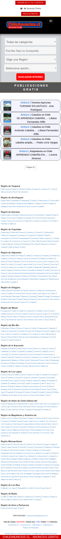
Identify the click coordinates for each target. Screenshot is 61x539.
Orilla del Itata (49, 334)
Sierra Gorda (30, 206)
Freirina (3, 221)
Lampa (11, 456)
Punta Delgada (36, 430)
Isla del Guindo (31, 293)
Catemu (11, 258)
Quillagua (4, 206)
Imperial (10, 357)
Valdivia (4, 488)
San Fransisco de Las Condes (29, 471)
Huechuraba (45, 450)
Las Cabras (51, 293)
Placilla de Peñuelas (36, 270)
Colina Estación (12, 447)
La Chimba (55, 238)
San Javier (38, 319)
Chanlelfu (29, 351)
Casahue (13, 351)
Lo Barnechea (41, 456)
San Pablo (39, 395)
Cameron (5, 421)
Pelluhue (23, 317)
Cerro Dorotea (50, 421)
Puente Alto (17, 468)
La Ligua (18, 264)
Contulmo (21, 331)
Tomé (53, 337)
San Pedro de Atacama (17, 206)
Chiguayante (42, 328)
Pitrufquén (20, 363)
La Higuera (6, 241)
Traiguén (17, 366)
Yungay (37, 499)
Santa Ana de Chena (26, 476)
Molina (3, 317)
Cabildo (28, 255)
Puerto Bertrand (24, 406)
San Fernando (43, 299)
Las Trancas (6, 334)
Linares (31, 314)
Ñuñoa (26, 462)
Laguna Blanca (29, 424)
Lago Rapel (42, 293)
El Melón (50, 258)
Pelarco (15, 317)
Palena (50, 386)
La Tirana (52, 189)
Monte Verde (24, 360)
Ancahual (12, 348)
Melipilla (52, 459)
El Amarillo (50, 377)
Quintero (18, 276)
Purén (48, 363)
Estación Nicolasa (47, 218)
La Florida (36, 453)
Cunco (51, 351)
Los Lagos (12, 488)
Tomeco (3, 340)
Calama (33, 200)
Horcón (14, 238)
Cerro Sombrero (6, 424)
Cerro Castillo (39, 421)
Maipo (14, 459)
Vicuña (22, 247)
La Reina (4, 456)
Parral (9, 317)
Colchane (21, 189)
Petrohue (17, 389)
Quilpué (3, 276)
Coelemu (38, 497)
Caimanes (30, 232)
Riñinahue (5, 395)
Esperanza (23, 354)
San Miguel (36, 474)
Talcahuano (45, 337)
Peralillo (47, 296)
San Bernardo (12, 471)
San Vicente (15, 302)
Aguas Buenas (7, 290)
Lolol (2, 296)
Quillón (8, 499)
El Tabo (10, 261)
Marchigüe (16, 296)
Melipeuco (15, 360)
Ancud (10, 375)
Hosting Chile (9, 533)
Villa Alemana (53, 279)
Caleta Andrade (22, 404)
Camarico (38, 232)
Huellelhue (12, 383)
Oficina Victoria (6, 192)
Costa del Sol (19, 293)
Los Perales (53, 221)
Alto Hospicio (6, 189)
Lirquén (15, 334)
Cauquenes (6, 311)
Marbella (46, 267)
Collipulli (44, 351)
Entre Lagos (14, 380)
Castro (3, 377)
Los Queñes (54, 314)
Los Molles (29, 267)
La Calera (10, 264)
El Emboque (37, 331)
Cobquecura (29, 497)
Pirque (25, 465)
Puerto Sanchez (12, 409)
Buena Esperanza (26, 215)
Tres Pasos (45, 433)
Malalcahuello (5, 360)
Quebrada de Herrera (44, 273)
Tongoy (52, 244)
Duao (51, 311)
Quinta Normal (35, 468)
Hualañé (4, 314)
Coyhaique (52, 404)
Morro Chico (52, 424)
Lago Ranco (46, 488)
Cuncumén (34, 258)
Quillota (55, 273)
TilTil (52, 476)
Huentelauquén (24, 238)
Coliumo (3, 331)
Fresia (22, 380)
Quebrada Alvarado (28, 273)
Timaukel (23, 433)
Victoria (24, 366)
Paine (44, 462)
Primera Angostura (43, 427)
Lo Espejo (51, 456)
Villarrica (44, 366)
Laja (58, 331)
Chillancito (52, 328)
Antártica (16, 418)
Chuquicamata (21, 203)
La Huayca (44, 189)
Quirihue (15, 499)
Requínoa (33, 299)
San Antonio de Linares (14, 319)
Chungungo (12, 235)
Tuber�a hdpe (36, 533)
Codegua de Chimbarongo (45, 290)
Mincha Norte (41, 241)
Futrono (37, 488)
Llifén (43, 383)
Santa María (34, 279)
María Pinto (44, 459)
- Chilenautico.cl (47, 525)
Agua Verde (6, 200)
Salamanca (44, 244)
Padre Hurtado (35, 462)
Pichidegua (55, 296)
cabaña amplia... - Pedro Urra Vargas (37, 142)
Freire (31, 354)
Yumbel (17, 340)
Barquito (16, 215)
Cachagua (36, 255)
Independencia (6, 453)
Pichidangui (26, 244)
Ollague (38, 203)
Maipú (20, 459)
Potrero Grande (32, 317)
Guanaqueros (5, 238)
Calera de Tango (18, 444)
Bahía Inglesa (6, 215)
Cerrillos (28, 444)
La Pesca (16, 314)
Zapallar (14, 282)
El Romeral (13, 450)
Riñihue (56, 392)
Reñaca (25, 276)
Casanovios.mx (13, 525)
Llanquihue (35, 383)
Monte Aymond (41, 424)
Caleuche (31, 290)
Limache (47, 264)
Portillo (47, 270)
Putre (21, 508)
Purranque (19, 392)
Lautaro (17, 357)
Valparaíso (43, 279)
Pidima (13, 363)
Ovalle (3, 244)
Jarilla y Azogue (44, 238)
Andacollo (14, 232)
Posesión (23, 427)
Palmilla (40, 296)
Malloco (36, 459)
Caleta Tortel (33, 404)
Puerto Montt (35, 389)
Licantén (24, 314)
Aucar (23, 375)
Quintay (10, 276)
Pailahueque (55, 360)
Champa (46, 444)
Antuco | (25, 102)
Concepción (12, 331)
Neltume (18, 386)
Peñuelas (17, 270)
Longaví (45, 314)
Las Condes (19, 456)
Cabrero (27, 328)
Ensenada (4, 380)
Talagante (46, 476)
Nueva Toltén (44, 360)
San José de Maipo (8, 474)
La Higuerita (27, 221)
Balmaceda (11, 404)
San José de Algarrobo (8, 279)
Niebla (25, 386)
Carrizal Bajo (38, 215)
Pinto (2, 499)
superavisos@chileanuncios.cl (37, 516)
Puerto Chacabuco (37, 406)
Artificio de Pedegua (17, 255)
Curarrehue (14, 354)
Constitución (29, 311)
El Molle (46, 235)
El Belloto (42, 258)
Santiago (38, 476)
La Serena (14, 241)
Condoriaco (22, 235)
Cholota (18, 258)
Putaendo (16, 273)
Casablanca (54, 255)
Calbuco (30, 375)
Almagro (5, 348)
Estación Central (24, 450)
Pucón (28, 363)
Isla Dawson (18, 424)
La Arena (18, 221)
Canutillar (44, 375)
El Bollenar (47, 447)
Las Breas (43, 221)
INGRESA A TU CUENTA (30, 3)
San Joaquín (55, 471)
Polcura (3, 337)
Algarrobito (5, 232)
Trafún (47, 395)
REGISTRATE (30, 14)
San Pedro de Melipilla (49, 474)
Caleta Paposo (43, 200)
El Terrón (36, 218)
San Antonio (43, 276)
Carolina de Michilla (7, 203)
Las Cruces (38, 264)
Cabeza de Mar (41, 418)
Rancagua (12, 299)
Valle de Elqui (13, 247)
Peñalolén (17, 465)
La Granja (45, 453)
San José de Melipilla (24, 474)
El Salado (19, 218)
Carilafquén (5, 351)
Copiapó (48, 215)
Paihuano (10, 244)
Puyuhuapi (36, 409)
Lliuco (48, 383)
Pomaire (39, 465)
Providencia (48, 465)
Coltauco (10, 293)
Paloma (17, 244)
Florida (45, 331)
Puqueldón (10, 392)
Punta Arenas (24, 430)
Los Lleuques (34, 334)
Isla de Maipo (17, 453)
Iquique (35, 189)
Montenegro (14, 462)
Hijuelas (17, 261)
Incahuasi (34, 238)
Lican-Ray (25, 357)
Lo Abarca (11, 267)
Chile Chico (43, 404)
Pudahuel (8, 468)
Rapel (20, 299)
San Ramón (5, 476)
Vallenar (12, 224)
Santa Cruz (25, 302)
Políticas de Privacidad (30, 528)
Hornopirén (52, 380)
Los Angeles (23, 334)
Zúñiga (32, 302)
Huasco (10, 221)
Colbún (14, 311)
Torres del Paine (33, 433)
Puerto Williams (13, 430)
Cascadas (53, 375)
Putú (41, 317)
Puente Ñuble (12, 337)
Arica (4, 508)
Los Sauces (55, 357)
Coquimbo (31, 235)
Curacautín (5, 354)
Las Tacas (23, 241)
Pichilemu (4, 299)
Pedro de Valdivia (48, 203)
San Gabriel (46, 471)
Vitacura (17, 479)
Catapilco (4, 258)
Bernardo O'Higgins (27, 418)
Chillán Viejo (12, 497)
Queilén (34, 392)
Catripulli (21, 351)
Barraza (22, 232)
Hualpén (52, 331)
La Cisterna (27, 453)
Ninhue (53, 497)
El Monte (5, 450)
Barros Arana (27, 348)
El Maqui (39, 235)
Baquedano (25, 200)
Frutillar (28, 380)
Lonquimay (34, 357)
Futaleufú (35, 380)
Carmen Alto (54, 200)
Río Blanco (33, 276)
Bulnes (20, 497)
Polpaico (31, 465)
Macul (9, 459)
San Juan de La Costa (27, 395)
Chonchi (18, 377)
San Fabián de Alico (26, 499)
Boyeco (36, 348)
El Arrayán (38, 447)
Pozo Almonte (22, 192)
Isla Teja (21, 383)
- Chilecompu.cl (36, 525)
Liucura (38, 314)
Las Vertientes (30, 456)
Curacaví (30, 447)
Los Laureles (44, 357)
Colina (3, 447)
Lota (41, 334)
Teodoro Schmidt (6, 366)
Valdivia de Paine (6, 479)
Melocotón (4, 462)
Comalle (21, 311)
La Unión (30, 488)
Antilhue (17, 375)
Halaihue (44, 380)
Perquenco (6, 363)
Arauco (19, 328)
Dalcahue (42, 377)
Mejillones (30, 203)
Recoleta (45, 468)
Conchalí (22, 447)
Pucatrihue (25, 389)
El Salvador (28, 218)
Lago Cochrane (11, 406)
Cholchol (37, 351)
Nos (21, 462)
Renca (52, 468)
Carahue (51, 348)
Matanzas (25, 296)
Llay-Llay (54, 264)
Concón (25, 258)
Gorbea (3, 357)
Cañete (33, 328)
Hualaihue (4, 383)
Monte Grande (53, 241)
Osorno (44, 386)
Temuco (54, 363)
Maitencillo (38, 267)
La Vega (35, 221)
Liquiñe (28, 383)
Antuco (13, 328)
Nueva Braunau (34, 386)
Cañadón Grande (16, 421)
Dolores (29, 189)
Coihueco (46, 497)
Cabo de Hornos (53, 418)
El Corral (11, 218)
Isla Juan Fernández (47, 261)
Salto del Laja (23, 337)
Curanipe (39, 311)
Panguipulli (21, 488)
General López (48, 354)
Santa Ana (14, 476)
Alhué (4, 444)
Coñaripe (34, 377)
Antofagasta (16, 200)
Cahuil (24, 290)
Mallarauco (28, 459)
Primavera (31, 427)
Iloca (9, 314)
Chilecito (4, 235)
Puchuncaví (55, 270)
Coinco (3, 293)
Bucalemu (17, 290)
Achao (4, 375)
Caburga (44, 348)
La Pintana (53, 453)
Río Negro (14, 395)
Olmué (3, 270)
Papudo (9, 270)
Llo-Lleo (3, 267)
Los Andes (20, 267)
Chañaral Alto (48, 232)
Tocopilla (40, 206)
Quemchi (49, 392)
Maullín (11, 386)
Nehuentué (34, 360)
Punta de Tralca (6, 273)
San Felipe (52, 276)
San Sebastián (23, 279)
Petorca (25, 270)
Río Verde (46, 430)
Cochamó (25, 377)
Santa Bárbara (34, 337)
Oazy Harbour (6, 427)
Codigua (53, 444)
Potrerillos (4, 224)
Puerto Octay (45, 389)
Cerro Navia (37, 444)
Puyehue (27, 392)
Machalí (8, 296)
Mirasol (53, 267)
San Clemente (28, 319)
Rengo (26, 299)
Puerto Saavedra (38, 363)
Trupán (10, 340)
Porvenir (15, 427)
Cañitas (37, 375)
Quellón (41, 392)
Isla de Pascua (33, 261)
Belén (14, 189)
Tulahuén (4, 247)
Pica (14, 192)
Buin (9, 444)
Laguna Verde (27, 264)
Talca (46, 319)
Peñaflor (9, 465)
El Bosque (56, 447)
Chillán (4, 497)
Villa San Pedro (34, 366)
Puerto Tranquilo (25, 409)
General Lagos (12, 508)
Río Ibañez (46, 409)
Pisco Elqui (35, 244)
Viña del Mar (5, 282)
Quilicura (26, 468)
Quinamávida (49, 317)
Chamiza (10, 377)
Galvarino (38, 354)
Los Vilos (32, 241)
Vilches (52, 319)
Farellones (35, 450)
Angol (19, 348)
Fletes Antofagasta (24, 533)
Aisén (4, 404)
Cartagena (45, 255)
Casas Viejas (28, 421)
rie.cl (15, 533)
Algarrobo (5, 255)
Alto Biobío (5, 328)
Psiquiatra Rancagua (49, 533)
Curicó (46, 311)
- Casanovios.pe (25, 525)
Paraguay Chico (6, 389)
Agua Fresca (6, 418)
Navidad (33, 296)
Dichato (28, 331)
